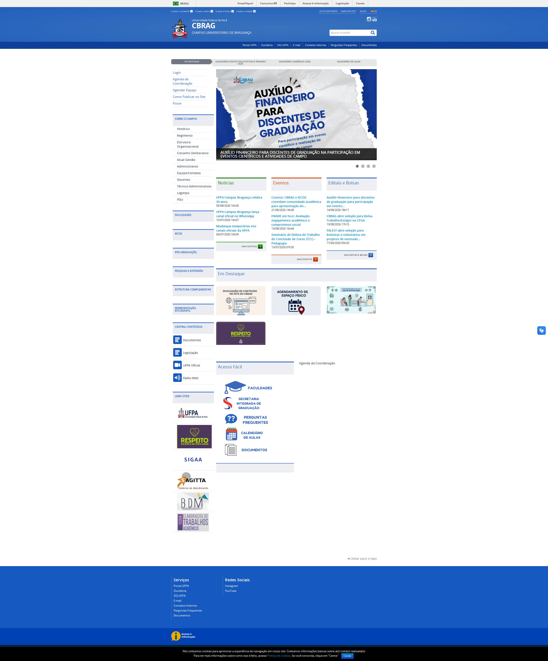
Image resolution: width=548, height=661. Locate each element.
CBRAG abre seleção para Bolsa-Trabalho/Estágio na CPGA (350, 218)
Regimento (184, 135)
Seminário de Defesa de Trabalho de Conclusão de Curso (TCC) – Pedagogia (295, 239)
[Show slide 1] (357, 166)
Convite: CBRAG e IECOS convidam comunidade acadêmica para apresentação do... (296, 201)
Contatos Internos (315, 45)
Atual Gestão (186, 160)
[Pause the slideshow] (363, 115)
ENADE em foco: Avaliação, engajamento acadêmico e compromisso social (290, 220)
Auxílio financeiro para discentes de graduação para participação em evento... (351, 201)
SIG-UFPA (283, 45)
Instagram (231, 586)
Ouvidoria (267, 45)
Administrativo (187, 166)
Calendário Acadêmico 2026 (294, 61)
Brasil (184, 3)
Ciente (347, 656)
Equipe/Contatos (189, 173)
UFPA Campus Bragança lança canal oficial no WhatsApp (237, 214)
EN (364, 11)
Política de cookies (278, 656)
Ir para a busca (224, 11)
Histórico (183, 129)
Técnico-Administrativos (194, 186)
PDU (180, 199)
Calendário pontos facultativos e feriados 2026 (240, 62)
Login (177, 72)
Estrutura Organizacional (188, 144)
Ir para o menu (204, 11)
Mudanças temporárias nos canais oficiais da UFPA (236, 228)
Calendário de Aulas (348, 61)
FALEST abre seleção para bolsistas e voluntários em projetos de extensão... (346, 234)
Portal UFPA (250, 45)
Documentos (369, 45)
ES (375, 11)
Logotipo (183, 193)
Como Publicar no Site (189, 97)
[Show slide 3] (368, 166)
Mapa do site (348, 11)
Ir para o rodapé (246, 11)
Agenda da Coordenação (182, 81)
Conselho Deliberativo (192, 153)
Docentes (183, 180)
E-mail (297, 45)
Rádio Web (190, 378)
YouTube (230, 591)
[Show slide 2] (363, 166)
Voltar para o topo (363, 558)
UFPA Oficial (191, 365)
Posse (177, 103)
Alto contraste (328, 11)
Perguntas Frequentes (344, 45)
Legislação (190, 353)
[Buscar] (373, 33)
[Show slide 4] (374, 166)
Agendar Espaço (184, 90)
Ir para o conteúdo (181, 11)
